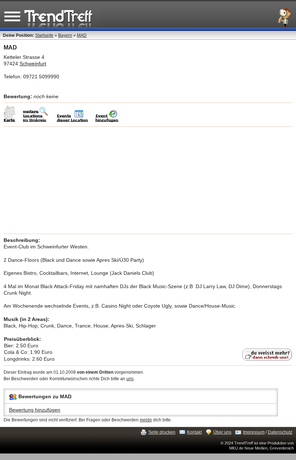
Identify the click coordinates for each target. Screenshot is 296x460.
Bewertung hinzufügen (34, 410)
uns (130, 378)
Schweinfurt (32, 63)
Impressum (254, 432)
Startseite (44, 35)
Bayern (65, 35)
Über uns (222, 432)
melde (146, 419)
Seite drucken (161, 432)
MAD (82, 35)
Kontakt (194, 432)
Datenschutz (280, 432)
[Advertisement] (148, 180)
